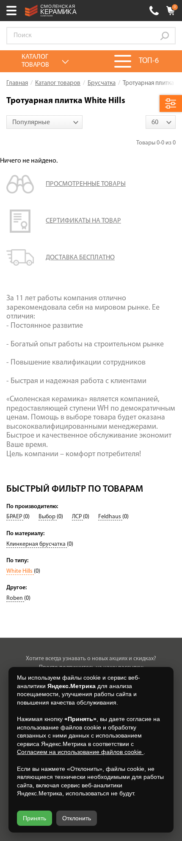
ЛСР (77, 517)
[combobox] (44, 122)
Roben (15, 598)
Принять (34, 818)
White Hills (20, 571)
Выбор (48, 517)
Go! (164, 36)
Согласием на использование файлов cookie (80, 751)
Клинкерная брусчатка (36, 544)
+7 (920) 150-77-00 (154, 10)
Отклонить (76, 818)
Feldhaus (110, 517)
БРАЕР (14, 517)
